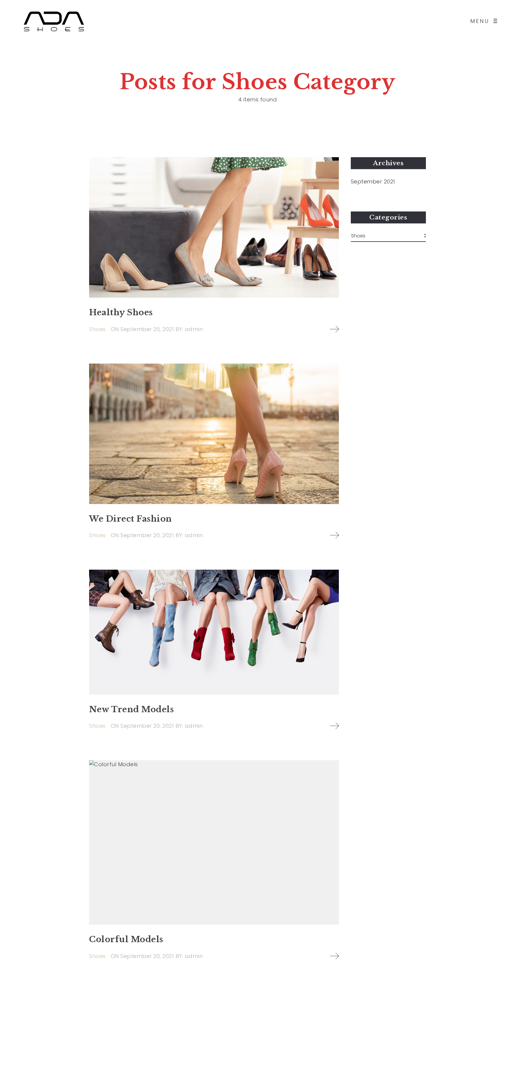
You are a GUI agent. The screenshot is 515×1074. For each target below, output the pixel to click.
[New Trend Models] (214, 632)
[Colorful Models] (214, 842)
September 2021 (373, 182)
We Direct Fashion (130, 519)
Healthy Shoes (121, 312)
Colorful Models (126, 939)
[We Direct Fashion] (214, 434)
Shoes (97, 329)
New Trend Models (131, 709)
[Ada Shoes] (53, 21)
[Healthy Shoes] (214, 227)
